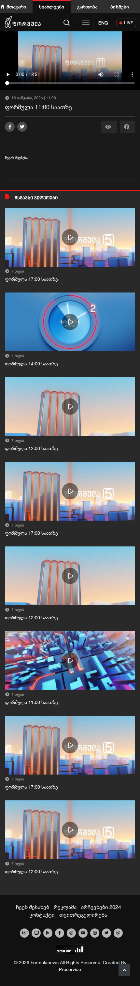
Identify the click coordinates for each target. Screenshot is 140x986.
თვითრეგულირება (83, 915)
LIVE (128, 22)
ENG (103, 22)
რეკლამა (65, 907)
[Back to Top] (124, 970)
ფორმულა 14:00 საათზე (31, 363)
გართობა (87, 6)
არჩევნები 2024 (101, 907)
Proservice (70, 969)
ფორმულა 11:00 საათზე (31, 702)
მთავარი (16, 6)
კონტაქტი (42, 915)
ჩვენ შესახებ (32, 907)
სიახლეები (51, 6)
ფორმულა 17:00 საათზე (31, 279)
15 (24, 932)
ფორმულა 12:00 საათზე (31, 448)
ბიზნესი (119, 6)
